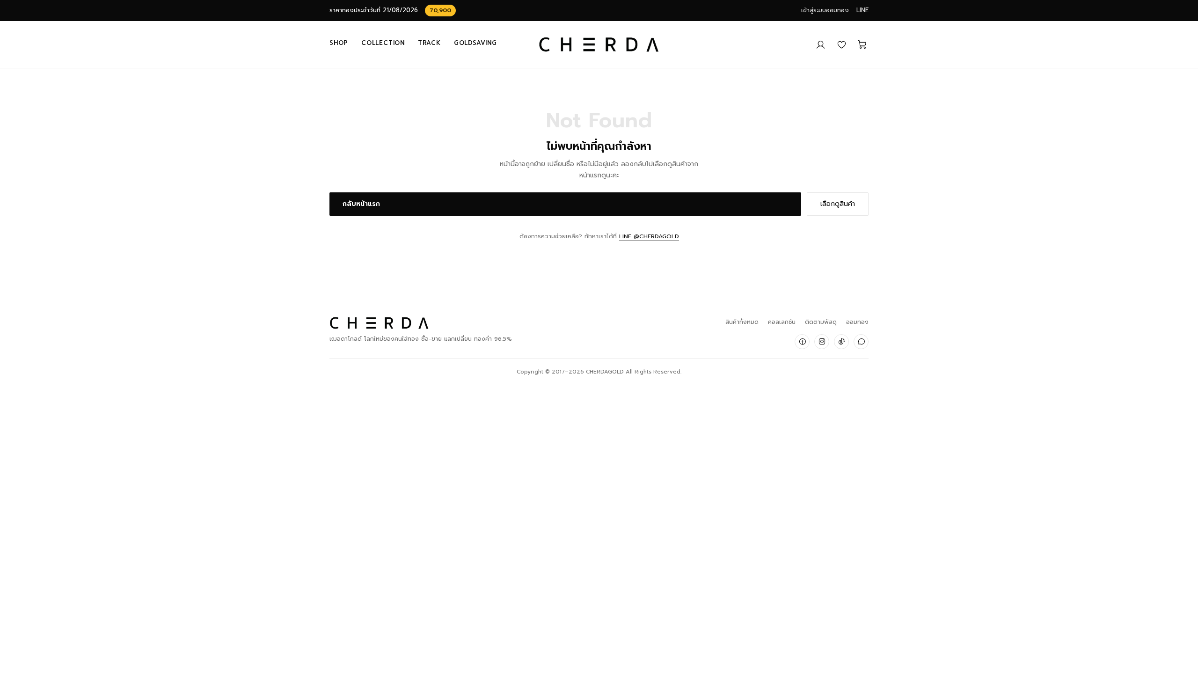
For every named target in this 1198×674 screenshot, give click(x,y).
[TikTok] (841, 341)
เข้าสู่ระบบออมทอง (825, 10)
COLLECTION (383, 42)
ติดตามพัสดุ (821, 321)
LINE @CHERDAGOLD (649, 236)
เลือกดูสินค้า (837, 204)
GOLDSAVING (475, 42)
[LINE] (861, 341)
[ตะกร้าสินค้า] (863, 45)
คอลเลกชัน (782, 321)
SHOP (338, 42)
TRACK (429, 42)
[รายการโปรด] (841, 45)
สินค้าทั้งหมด (742, 321)
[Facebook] (802, 341)
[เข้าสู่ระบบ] (820, 45)
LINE (862, 10)
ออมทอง (857, 321)
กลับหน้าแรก (361, 204)
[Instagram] (821, 341)
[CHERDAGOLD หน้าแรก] (599, 44)
